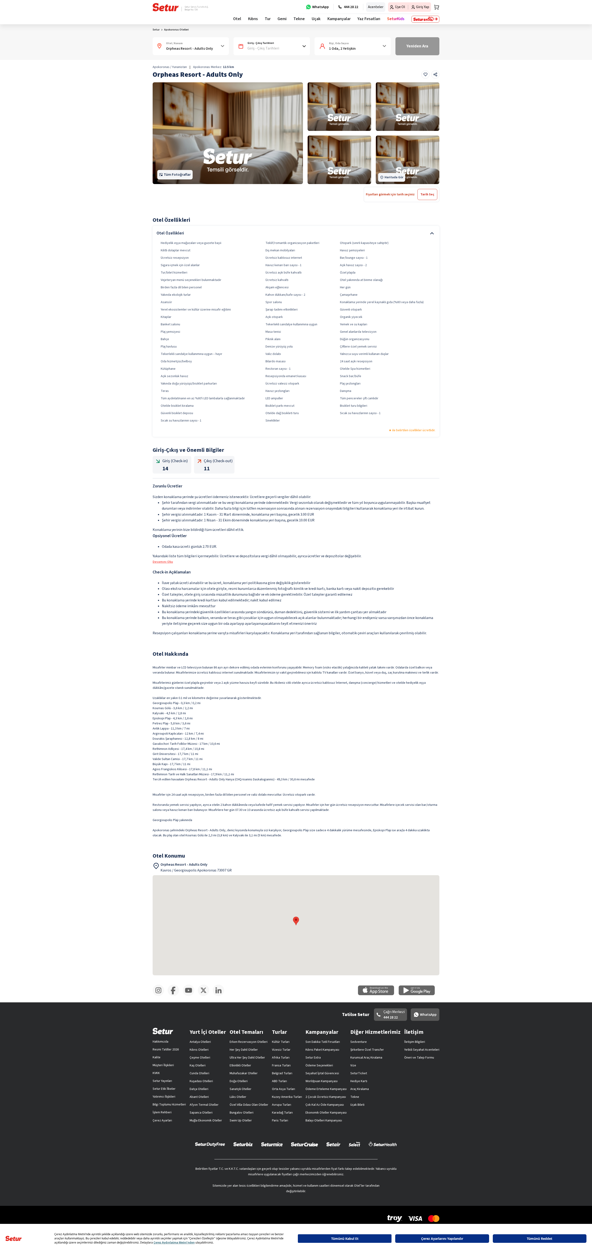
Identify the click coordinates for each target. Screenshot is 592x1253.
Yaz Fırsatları (369, 19)
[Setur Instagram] (160, 995)
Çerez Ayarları (162, 1120)
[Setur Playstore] (419, 994)
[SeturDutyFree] (210, 1144)
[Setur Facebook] (175, 995)
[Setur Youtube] (190, 995)
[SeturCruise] (304, 1144)
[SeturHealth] (383, 1144)
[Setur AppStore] (378, 994)
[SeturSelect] (354, 1144)
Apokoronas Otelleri (176, 30)
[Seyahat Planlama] (435, 7)
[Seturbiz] (243, 1144)
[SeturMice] (272, 1144)
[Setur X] (205, 995)
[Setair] (333, 1144)
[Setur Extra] (425, 19)
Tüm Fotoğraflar (177, 174)
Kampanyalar (339, 19)
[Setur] (166, 7)
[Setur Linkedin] (220, 995)
